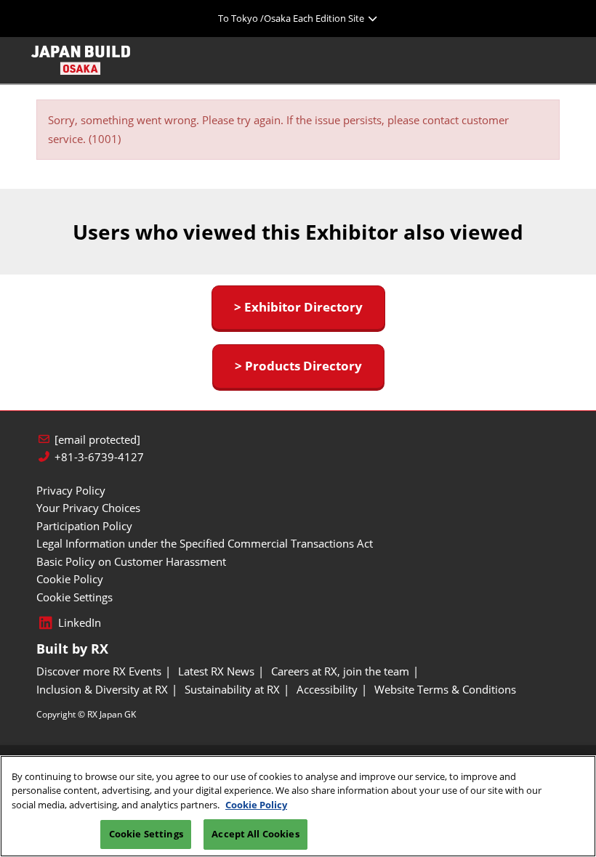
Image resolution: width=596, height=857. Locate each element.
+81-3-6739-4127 (99, 457)
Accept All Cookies (255, 833)
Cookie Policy (256, 804)
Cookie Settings (146, 833)
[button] (298, 307)
